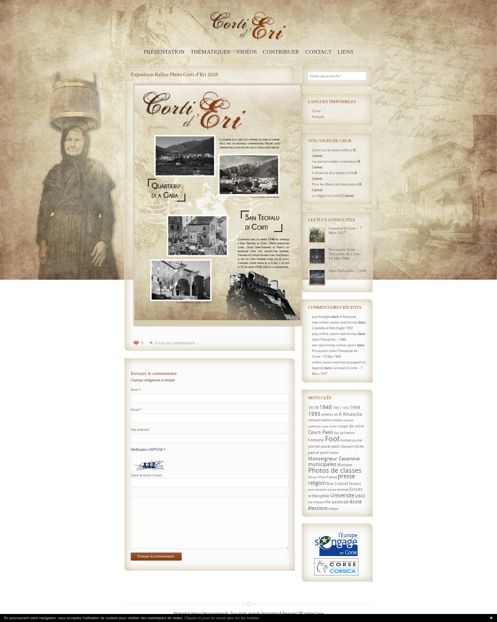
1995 (314, 413)
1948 (325, 407)
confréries (314, 426)
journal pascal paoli (324, 446)
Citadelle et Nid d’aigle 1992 (332, 328)
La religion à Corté (325, 195)
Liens (345, 52)
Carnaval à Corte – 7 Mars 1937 (345, 230)
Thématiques (210, 52)
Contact (318, 52)
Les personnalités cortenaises (334, 161)
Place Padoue (328, 477)
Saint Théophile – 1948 (347, 271)
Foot (332, 438)
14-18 (313, 407)
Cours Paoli (320, 432)
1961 (337, 407)
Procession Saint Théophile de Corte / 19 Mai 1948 (345, 253)
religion (317, 483)
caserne (325, 420)
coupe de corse (350, 425)
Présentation (164, 52)
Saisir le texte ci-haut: (146, 475)
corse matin (329, 426)
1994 (355, 407)
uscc (360, 495)
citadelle (337, 420)
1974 (345, 408)
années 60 (329, 414)
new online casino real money (334, 322)
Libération (347, 446)
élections (318, 508)
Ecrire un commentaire (175, 342)
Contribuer (281, 52)
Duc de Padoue (344, 433)
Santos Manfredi (338, 489)
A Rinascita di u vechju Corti (332, 172)
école (356, 501)
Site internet (140, 429)
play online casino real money (334, 333)
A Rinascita (348, 316)
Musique (344, 464)
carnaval (314, 420)
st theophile (319, 496)
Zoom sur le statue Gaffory (332, 150)
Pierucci (313, 477)
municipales (322, 464)
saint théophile (317, 489)
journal (357, 440)
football (346, 440)
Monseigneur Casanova (334, 458)
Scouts (356, 489)
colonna (348, 420)
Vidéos (246, 52)
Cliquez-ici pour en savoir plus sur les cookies (222, 618)
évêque (333, 508)
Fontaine (316, 440)
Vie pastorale (337, 502)
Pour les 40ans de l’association (335, 184)
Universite (342, 495)
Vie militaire (316, 502)
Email (136, 409)
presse (346, 476)
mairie (334, 453)
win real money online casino (334, 345)
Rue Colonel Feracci (344, 483)
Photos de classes (335, 470)
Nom (136, 389)
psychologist (321, 316)
